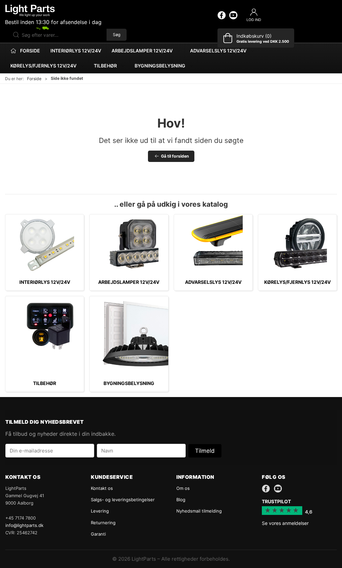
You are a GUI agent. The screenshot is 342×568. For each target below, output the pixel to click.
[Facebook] (221, 15)
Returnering (103, 522)
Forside (34, 78)
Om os (183, 488)
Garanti (98, 534)
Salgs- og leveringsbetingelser (123, 499)
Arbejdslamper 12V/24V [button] (142, 50)
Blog (180, 499)
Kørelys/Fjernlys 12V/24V (297, 282)
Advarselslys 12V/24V (213, 282)
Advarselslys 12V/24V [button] (218, 50)
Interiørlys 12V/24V (75, 50)
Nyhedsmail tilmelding (199, 511)
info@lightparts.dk (24, 525)
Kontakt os (102, 488)
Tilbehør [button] (105, 65)
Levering (100, 511)
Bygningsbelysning (129, 383)
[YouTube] (233, 15)
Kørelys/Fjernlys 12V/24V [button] (43, 65)
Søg (116, 34)
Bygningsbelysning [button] (160, 65)
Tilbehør (44, 383)
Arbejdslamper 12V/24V (128, 282)
